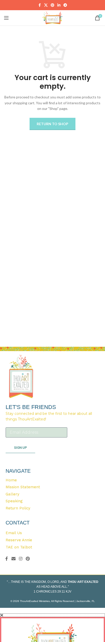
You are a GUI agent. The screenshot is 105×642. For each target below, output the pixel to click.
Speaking (14, 501)
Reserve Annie (19, 540)
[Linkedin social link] (59, 5)
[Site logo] (52, 17)
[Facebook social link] (39, 5)
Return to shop (52, 124)
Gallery (12, 494)
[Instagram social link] (20, 558)
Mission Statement (23, 487)
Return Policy (18, 508)
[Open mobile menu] (6, 18)
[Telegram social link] (65, 5)
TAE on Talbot (19, 547)
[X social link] (46, 5)
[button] (52, 615)
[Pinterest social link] (52, 5)
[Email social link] (13, 558)
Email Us (14, 533)
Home (11, 480)
